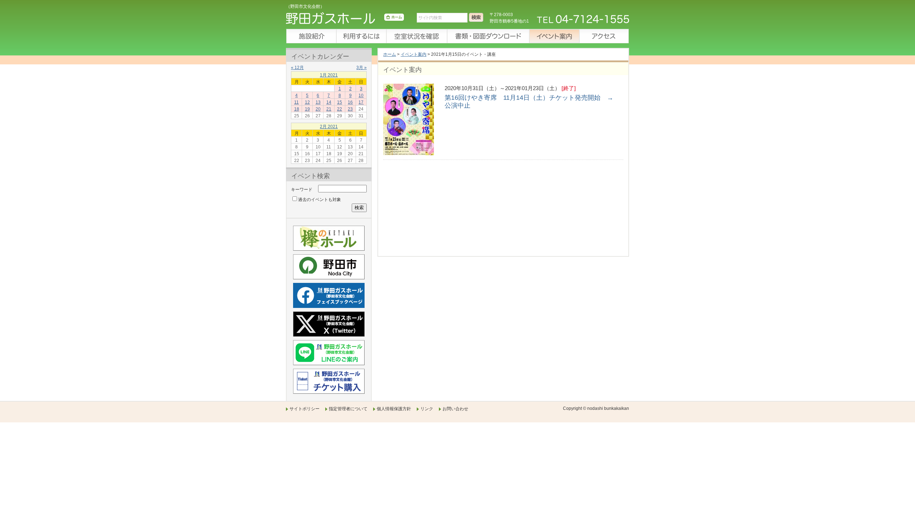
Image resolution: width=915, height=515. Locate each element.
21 (328, 109)
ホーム (389, 54)
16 (350, 102)
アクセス (604, 36)
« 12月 (297, 67)
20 (318, 109)
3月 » (361, 67)
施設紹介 (311, 36)
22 (339, 109)
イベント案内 (554, 36)
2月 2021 (329, 126)
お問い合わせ (455, 408)
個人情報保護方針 (394, 408)
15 (339, 102)
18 (296, 109)
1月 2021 (329, 75)
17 (360, 102)
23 (350, 109)
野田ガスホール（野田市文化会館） (345, 19)
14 (328, 102)
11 (296, 102)
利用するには (361, 36)
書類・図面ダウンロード (488, 36)
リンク (426, 408)
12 (307, 102)
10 (360, 95)
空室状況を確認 (416, 36)
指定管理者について (348, 408)
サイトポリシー (305, 408)
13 (318, 102)
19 (307, 109)
